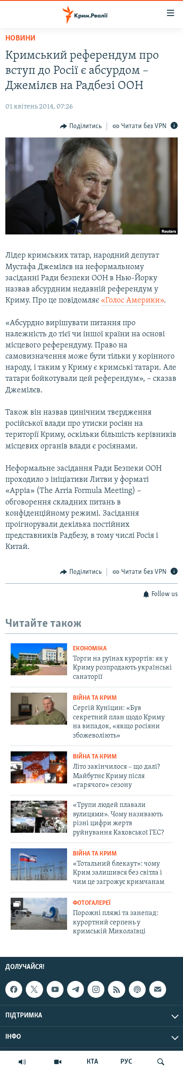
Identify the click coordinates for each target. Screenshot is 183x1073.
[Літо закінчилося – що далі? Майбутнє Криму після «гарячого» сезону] (39, 767)
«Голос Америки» (132, 301)
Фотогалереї (92, 903)
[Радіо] (22, 1062)
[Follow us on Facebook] (13, 989)
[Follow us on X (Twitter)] (34, 989)
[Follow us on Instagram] (96, 989)
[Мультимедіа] (57, 1062)
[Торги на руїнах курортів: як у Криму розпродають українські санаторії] (39, 659)
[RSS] (116, 989)
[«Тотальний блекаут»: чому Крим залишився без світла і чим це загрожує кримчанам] (39, 864)
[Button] (81, 126)
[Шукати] (160, 1062)
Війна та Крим (95, 698)
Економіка (90, 648)
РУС (126, 1061)
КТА (92, 1061)
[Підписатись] (157, 989)
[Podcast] (137, 989)
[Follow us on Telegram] (75, 989)
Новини (20, 39)
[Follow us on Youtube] (55, 989)
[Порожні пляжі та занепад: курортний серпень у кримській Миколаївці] (39, 914)
